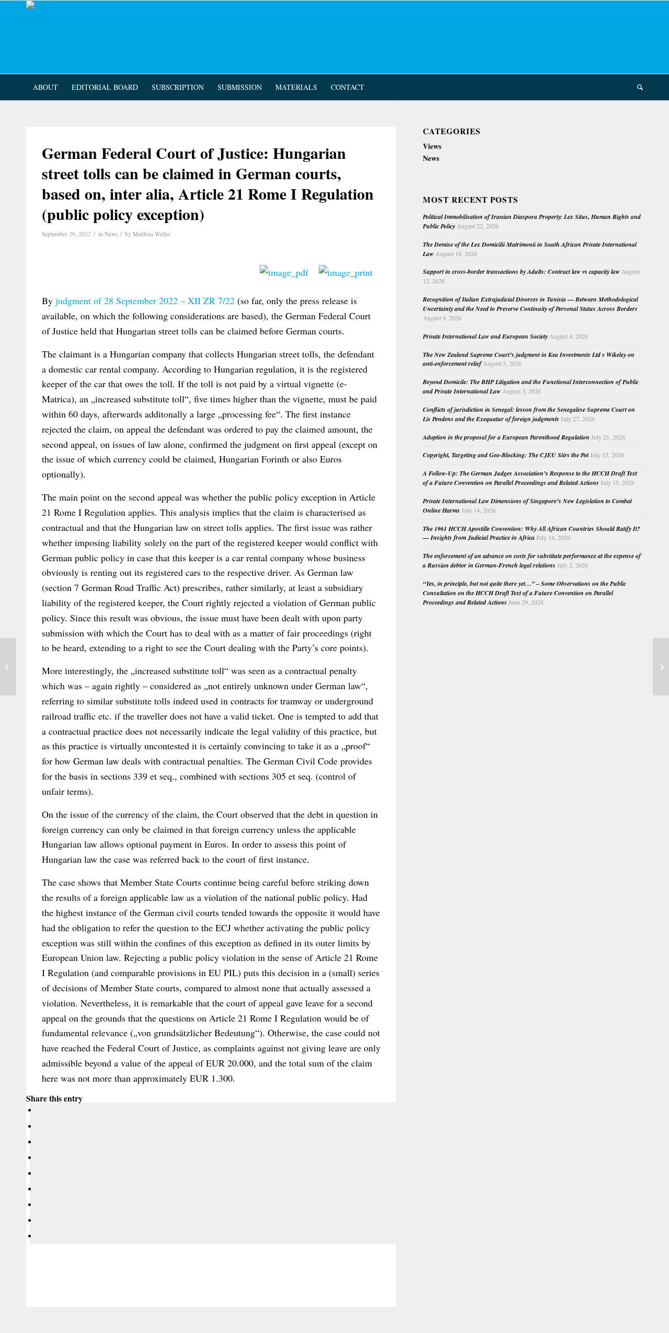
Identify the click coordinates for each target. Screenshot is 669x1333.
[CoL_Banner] (55, 37)
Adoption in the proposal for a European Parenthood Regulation (506, 437)
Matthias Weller (151, 234)
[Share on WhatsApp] (40, 1142)
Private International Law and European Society (485, 336)
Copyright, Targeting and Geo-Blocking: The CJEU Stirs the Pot (506, 454)
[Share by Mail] (40, 1236)
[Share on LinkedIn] (40, 1173)
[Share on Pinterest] (40, 1158)
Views (432, 146)
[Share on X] (40, 1126)
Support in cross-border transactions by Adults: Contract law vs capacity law (521, 271)
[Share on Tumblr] (40, 1189)
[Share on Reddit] (40, 1220)
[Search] (636, 87)
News (111, 234)
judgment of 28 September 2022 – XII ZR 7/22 (145, 300)
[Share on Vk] (40, 1205)
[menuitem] (45, 87)
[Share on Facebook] (40, 1110)
